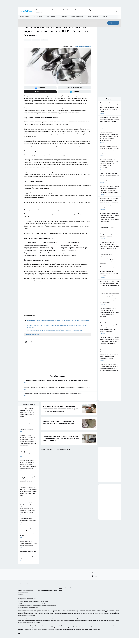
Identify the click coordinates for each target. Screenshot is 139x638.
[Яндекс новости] (74, 87)
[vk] (26, 342)
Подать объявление (77, 16)
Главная (60, 590)
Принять (113, 23)
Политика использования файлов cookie (47, 590)
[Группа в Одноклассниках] (92, 576)
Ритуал (105, 16)
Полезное (39, 12)
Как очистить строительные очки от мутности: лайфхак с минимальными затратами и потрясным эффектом (57, 388)
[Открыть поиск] (116, 11)
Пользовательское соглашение (45, 587)
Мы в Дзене (63, 16)
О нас (19, 587)
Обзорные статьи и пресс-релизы (25, 583)
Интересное (20, 594)
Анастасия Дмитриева (83, 46)
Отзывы (60, 585)
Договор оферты (42, 583)
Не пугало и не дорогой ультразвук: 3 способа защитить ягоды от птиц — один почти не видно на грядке (56, 381)
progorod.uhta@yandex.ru (24, 607)
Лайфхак (27, 40)
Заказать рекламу (93, 16)
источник (61, 281)
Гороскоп (92, 10)
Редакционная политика (23, 585)
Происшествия (79, 10)
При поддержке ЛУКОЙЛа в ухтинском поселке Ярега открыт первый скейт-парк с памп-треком (53, 394)
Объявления (103, 10)
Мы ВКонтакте (51, 16)
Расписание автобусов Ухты (61, 10)
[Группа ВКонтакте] (40, 87)
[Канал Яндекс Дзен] (40, 91)
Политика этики (62, 583)
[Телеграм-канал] (74, 91)
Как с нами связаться (43, 585)
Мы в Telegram (37, 16)
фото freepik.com (85, 82)
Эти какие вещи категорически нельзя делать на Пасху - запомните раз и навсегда (54, 330)
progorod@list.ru (52, 605)
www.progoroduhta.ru (30, 598)
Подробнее (90, 627)
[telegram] (31, 342)
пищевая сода (61, 122)
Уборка (44, 40)
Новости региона (41, 10)
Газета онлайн (24, 16)
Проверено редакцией (32, 334)
